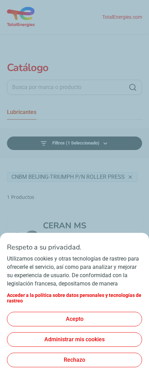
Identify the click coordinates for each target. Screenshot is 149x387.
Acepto (75, 319)
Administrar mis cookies (74, 339)
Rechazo (74, 360)
